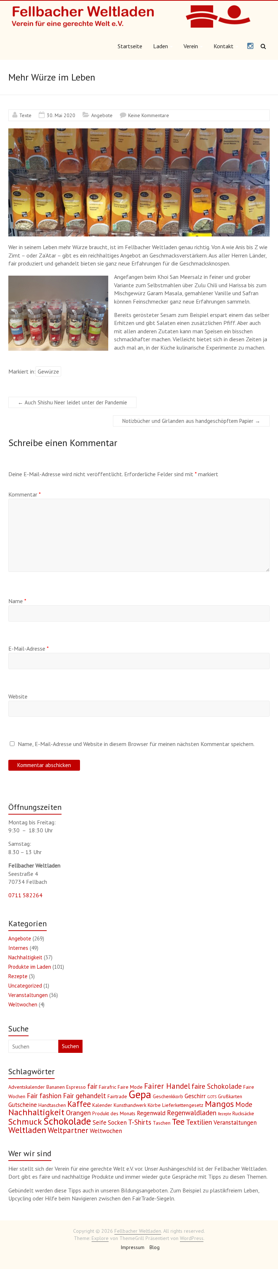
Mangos (219, 1103)
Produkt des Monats (113, 1113)
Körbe (154, 1105)
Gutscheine (22, 1105)
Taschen (161, 1123)
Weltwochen (22, 1004)
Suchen (70, 1046)
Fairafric (107, 1087)
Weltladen (27, 1130)
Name (17, 601)
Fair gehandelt (84, 1095)
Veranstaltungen (28, 995)
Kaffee (79, 1104)
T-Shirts (139, 1122)
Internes (18, 947)
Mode (243, 1104)
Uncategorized (25, 985)
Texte (25, 115)
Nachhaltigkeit (25, 957)
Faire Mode (130, 1087)
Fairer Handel (167, 1086)
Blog (154, 1247)
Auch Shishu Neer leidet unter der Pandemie (72, 402)
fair (92, 1086)
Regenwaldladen (191, 1112)
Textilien (199, 1122)
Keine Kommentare (148, 115)
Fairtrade (117, 1096)
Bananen (55, 1087)
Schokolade (67, 1121)
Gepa (140, 1094)
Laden (160, 46)
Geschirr (195, 1096)
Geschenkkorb (168, 1096)
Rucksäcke (243, 1113)
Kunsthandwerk (130, 1105)
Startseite (130, 46)
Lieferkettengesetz (182, 1105)
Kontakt (223, 46)
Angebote (102, 115)
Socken (117, 1122)
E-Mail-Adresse (28, 648)
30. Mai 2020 (61, 115)
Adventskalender (26, 1087)
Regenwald (151, 1113)
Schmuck (25, 1121)
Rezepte (18, 976)
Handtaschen (52, 1105)
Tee (178, 1121)
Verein (191, 46)
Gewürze (48, 371)
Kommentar (24, 494)
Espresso (76, 1087)
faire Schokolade (216, 1086)
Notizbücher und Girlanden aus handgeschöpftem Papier (191, 420)
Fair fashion (44, 1095)
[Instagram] (250, 46)
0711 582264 (25, 895)
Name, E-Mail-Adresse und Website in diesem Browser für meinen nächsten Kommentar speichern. (136, 743)
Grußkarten (230, 1096)
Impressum (132, 1247)
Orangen (78, 1112)
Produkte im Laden (29, 966)
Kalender (102, 1105)
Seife (99, 1122)
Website (18, 696)
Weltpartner (68, 1130)
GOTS (211, 1096)
